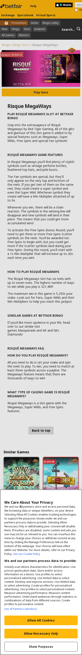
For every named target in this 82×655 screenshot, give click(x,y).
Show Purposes (41, 646)
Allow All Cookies (40, 620)
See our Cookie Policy (26, 554)
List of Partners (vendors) (20, 609)
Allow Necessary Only (41, 633)
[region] (41, 572)
